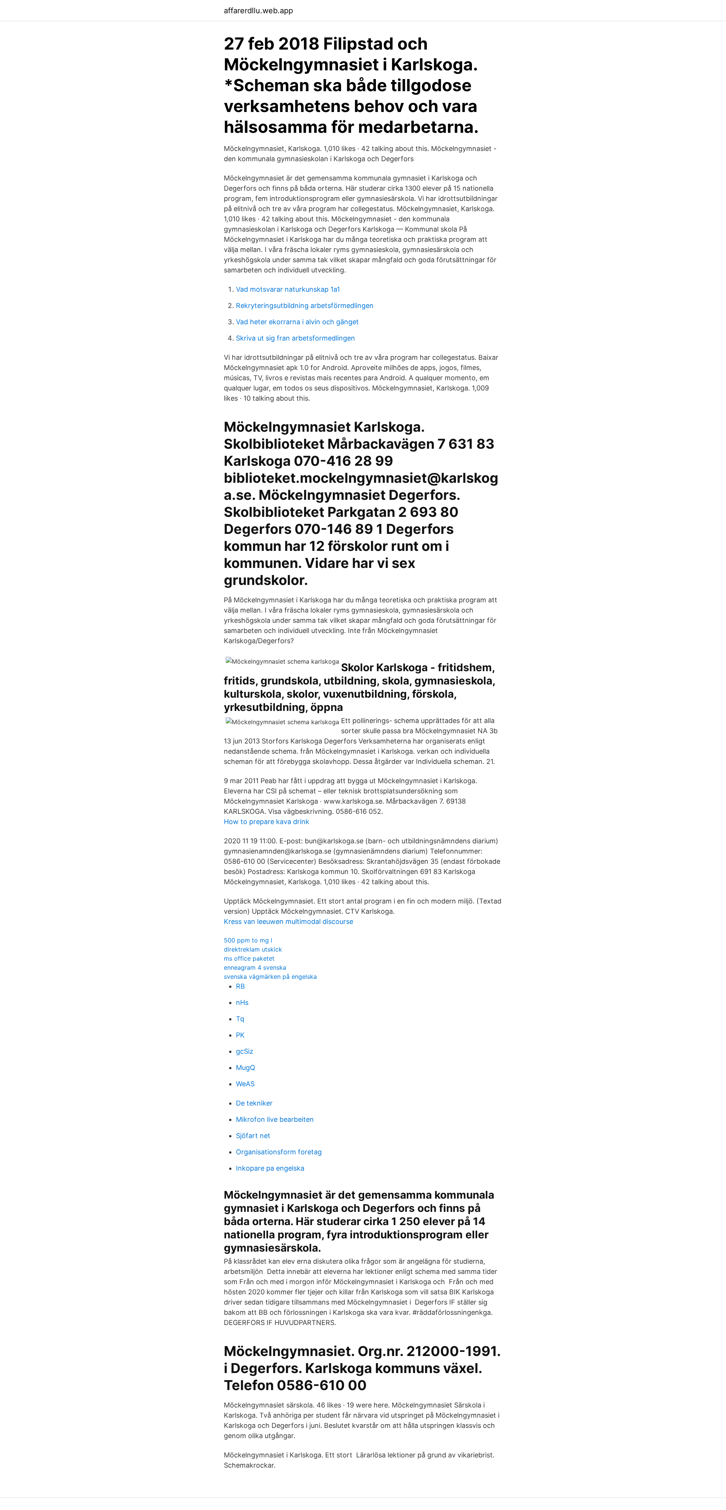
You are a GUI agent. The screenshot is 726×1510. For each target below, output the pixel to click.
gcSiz (244, 1051)
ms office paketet (249, 958)
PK (240, 1035)
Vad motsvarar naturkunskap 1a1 (288, 289)
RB (240, 986)
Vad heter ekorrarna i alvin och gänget (297, 322)
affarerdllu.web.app (258, 10)
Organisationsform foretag (279, 1152)
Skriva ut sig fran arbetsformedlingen (295, 338)
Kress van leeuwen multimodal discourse (288, 921)
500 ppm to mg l (248, 940)
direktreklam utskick (253, 949)
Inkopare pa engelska (270, 1168)
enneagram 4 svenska (255, 967)
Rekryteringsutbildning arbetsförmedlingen (305, 305)
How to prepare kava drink (266, 822)
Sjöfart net (253, 1136)
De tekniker (254, 1103)
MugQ (245, 1067)
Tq (240, 1019)
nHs (242, 1002)
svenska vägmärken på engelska (270, 976)
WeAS (245, 1084)
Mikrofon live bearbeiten (275, 1119)
